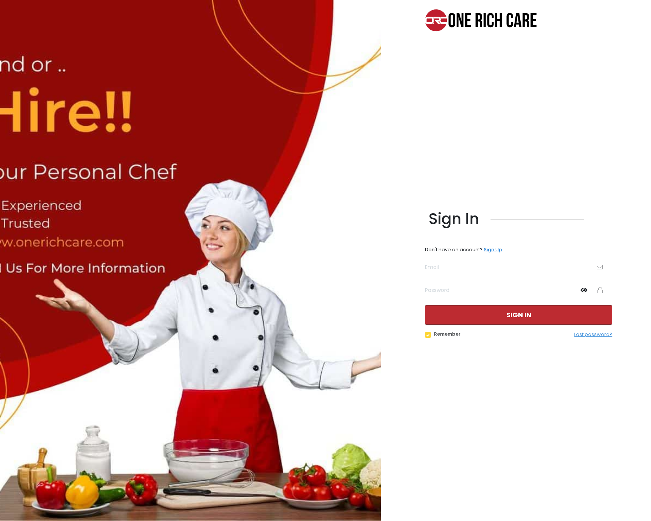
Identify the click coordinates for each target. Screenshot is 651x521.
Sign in (518, 314)
